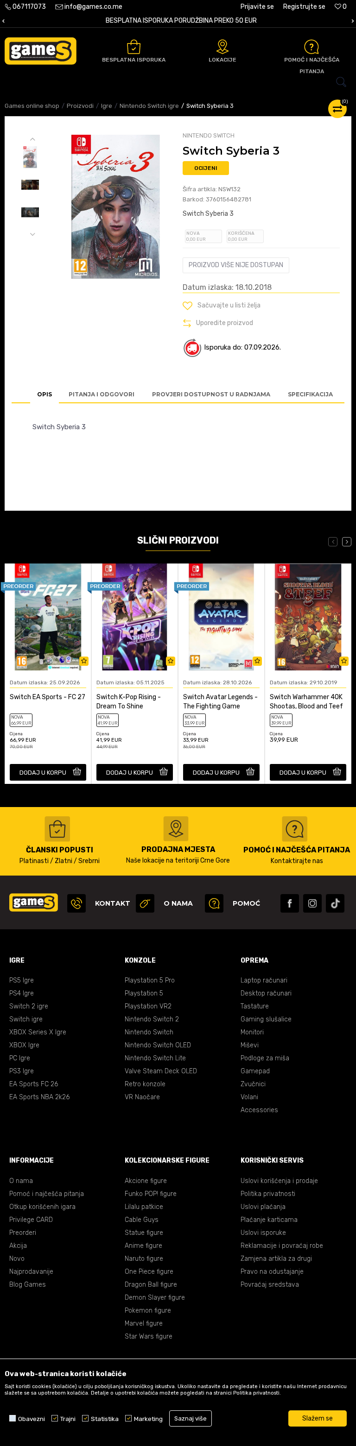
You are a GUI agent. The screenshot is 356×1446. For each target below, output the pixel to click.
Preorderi (22, 1233)
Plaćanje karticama (269, 1220)
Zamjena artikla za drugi (276, 1259)
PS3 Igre (21, 1071)
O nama (21, 1181)
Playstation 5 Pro (150, 980)
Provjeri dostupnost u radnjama (211, 394)
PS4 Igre (21, 993)
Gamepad (255, 1071)
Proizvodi (80, 105)
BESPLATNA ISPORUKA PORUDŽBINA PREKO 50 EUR (177, 21)
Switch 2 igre (28, 1006)
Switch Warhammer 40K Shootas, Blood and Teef (306, 701)
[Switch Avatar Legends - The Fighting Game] (221, 616)
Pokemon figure (148, 1311)
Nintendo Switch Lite (155, 1058)
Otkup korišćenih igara (42, 1207)
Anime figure (143, 1246)
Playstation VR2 (148, 1006)
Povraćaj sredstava (270, 1285)
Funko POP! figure (151, 1194)
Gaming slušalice (266, 1019)
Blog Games (27, 1285)
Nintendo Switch (149, 1032)
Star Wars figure (148, 1336)
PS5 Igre (21, 980)
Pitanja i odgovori (101, 394)
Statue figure (144, 1233)
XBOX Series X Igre (37, 1032)
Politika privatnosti (268, 1194)
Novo (17, 1259)
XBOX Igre (24, 1045)
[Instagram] (312, 903)
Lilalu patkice (144, 1207)
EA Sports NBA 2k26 (39, 1097)
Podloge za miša (265, 1058)
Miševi (250, 1045)
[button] (178, 82)
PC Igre (19, 1058)
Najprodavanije (31, 1272)
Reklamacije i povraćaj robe (282, 1246)
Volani (249, 1097)
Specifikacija (310, 394)
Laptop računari (264, 980)
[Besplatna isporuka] (133, 46)
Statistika (105, 1418)
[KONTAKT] (76, 903)
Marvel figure (144, 1323)
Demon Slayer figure (155, 1298)
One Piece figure (149, 1272)
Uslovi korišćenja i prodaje (279, 1181)
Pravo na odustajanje (272, 1272)
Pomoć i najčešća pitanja (46, 1194)
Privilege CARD (31, 1220)
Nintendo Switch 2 (152, 1019)
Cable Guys (142, 1220)
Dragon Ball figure (151, 1285)
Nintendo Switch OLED (158, 1045)
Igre (106, 105)
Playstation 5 (144, 993)
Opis (44, 394)
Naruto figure (144, 1259)
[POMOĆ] (214, 903)
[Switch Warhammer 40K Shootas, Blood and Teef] (308, 616)
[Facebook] (289, 903)
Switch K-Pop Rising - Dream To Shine (128, 701)
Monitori (252, 1032)
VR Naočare (142, 1097)
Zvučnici (253, 1084)
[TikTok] (335, 903)
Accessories (259, 1110)
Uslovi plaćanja (263, 1207)
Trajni (68, 1418)
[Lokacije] (222, 46)
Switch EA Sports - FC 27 (47, 697)
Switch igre (26, 1019)
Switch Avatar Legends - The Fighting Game (220, 701)
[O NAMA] (145, 903)
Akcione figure (146, 1181)
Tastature (255, 1006)
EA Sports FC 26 (33, 1084)
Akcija (18, 1246)
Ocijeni (205, 168)
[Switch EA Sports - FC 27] (48, 616)
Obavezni (31, 1418)
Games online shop (32, 105)
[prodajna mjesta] (176, 828)
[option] (178, 21)
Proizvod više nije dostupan (236, 265)
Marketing (148, 1418)
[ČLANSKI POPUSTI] (57, 829)
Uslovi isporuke (263, 1233)
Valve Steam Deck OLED (161, 1071)
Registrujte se (304, 7)
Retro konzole (145, 1084)
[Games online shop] (40, 51)
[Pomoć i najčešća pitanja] (311, 46)
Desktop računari (266, 993)
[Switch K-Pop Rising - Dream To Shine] (135, 616)
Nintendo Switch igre (149, 105)
